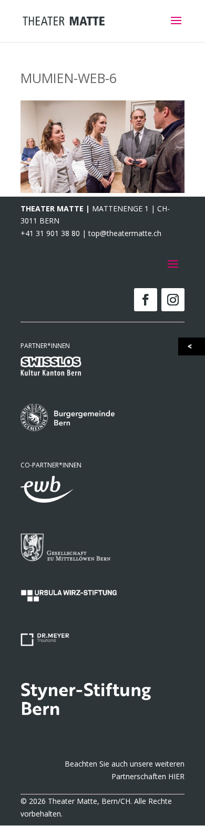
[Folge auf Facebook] (145, 299)
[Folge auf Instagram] (172, 299)
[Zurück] (192, 346)
